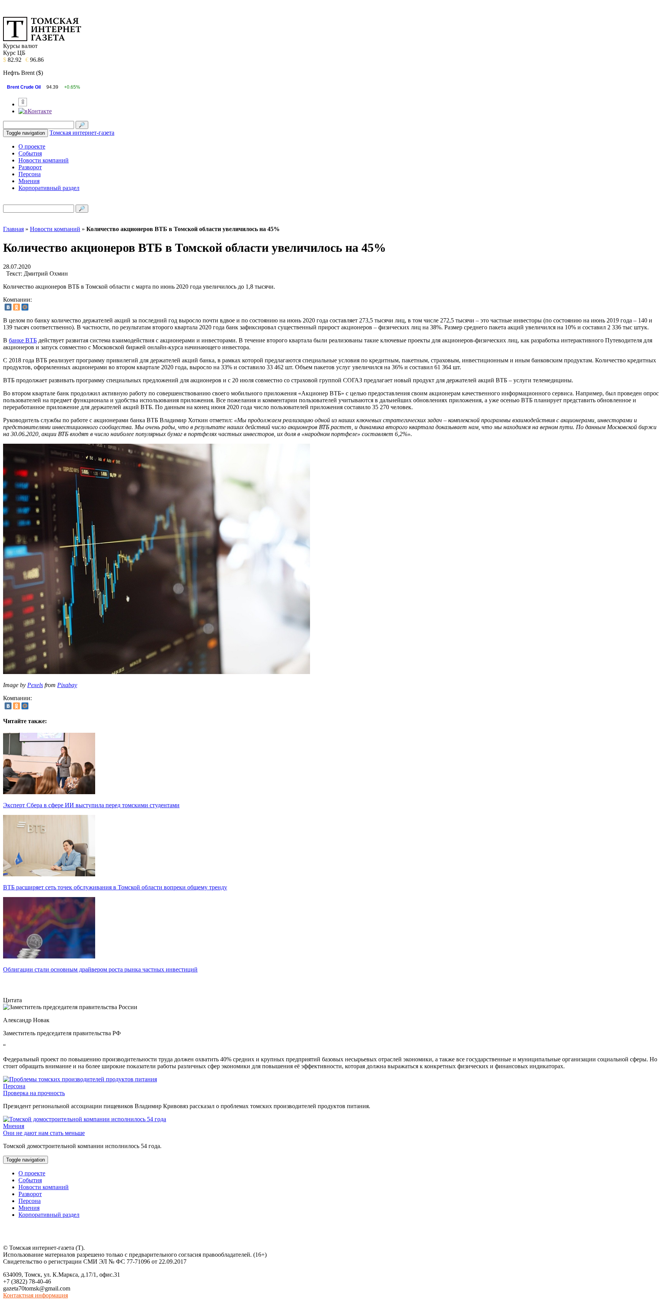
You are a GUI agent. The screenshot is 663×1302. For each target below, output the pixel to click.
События (30, 153)
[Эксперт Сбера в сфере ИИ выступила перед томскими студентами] (49, 792)
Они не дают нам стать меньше (44, 1133)
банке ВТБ (23, 340)
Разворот (30, 167)
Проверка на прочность (34, 1093)
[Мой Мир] (24, 307)
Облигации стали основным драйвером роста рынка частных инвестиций (100, 969)
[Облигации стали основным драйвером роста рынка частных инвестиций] (49, 956)
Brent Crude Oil (24, 87)
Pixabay (67, 685)
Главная (13, 229)
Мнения (29, 181)
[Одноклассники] (16, 307)
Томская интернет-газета (81, 132)
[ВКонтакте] (8, 307)
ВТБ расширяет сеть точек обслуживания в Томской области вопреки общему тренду (115, 887)
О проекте (31, 146)
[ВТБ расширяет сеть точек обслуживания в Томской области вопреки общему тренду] (49, 874)
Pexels (35, 685)
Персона (29, 174)
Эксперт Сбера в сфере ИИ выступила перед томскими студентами (91, 805)
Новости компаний (43, 160)
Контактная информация (35, 1295)
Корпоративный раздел (48, 188)
